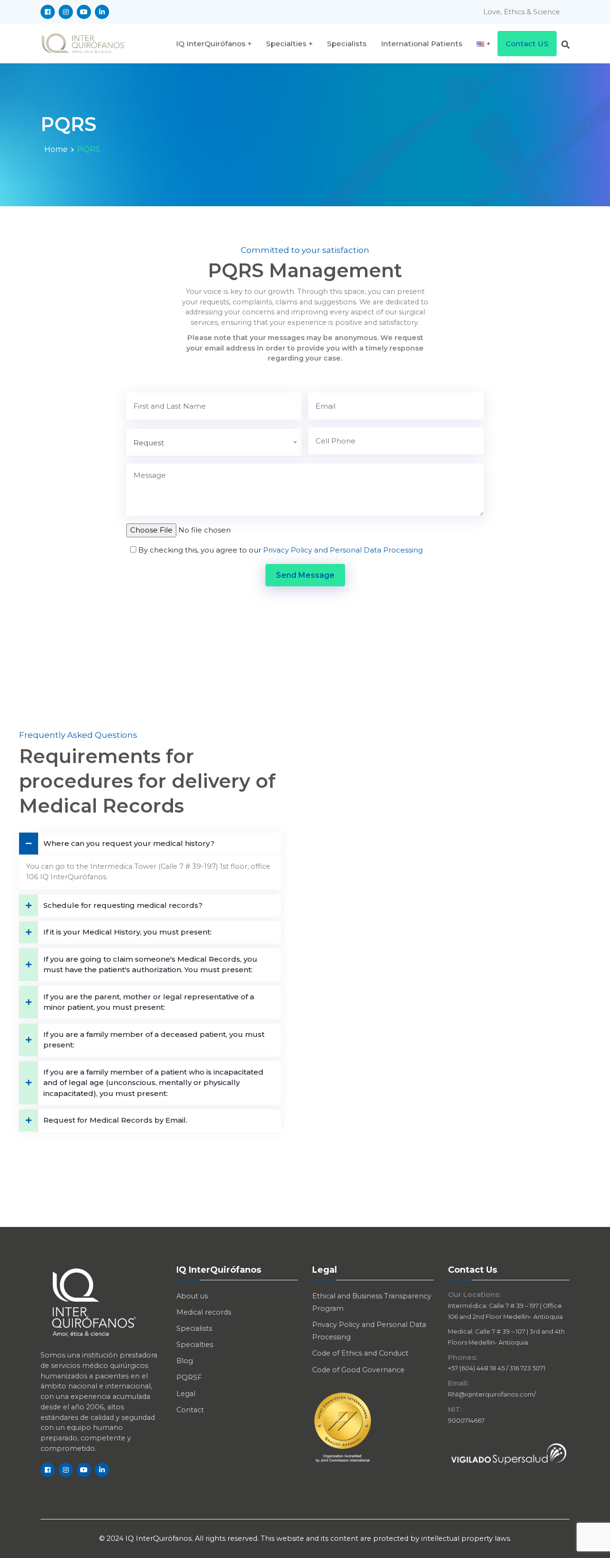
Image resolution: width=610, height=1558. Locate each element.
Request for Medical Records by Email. (115, 1120)
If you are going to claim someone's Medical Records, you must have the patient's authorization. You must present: (150, 965)
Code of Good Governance (358, 1370)
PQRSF (189, 1377)
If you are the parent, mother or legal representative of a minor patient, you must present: (148, 1002)
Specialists (346, 43)
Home (56, 149)
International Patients (421, 43)
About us (192, 1296)
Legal (185, 1393)
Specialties (286, 43)
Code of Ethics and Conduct (360, 1353)
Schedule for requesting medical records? (123, 905)
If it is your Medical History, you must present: (127, 931)
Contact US (527, 43)
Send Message (305, 575)
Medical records (203, 1312)
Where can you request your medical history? (128, 843)
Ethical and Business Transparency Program (371, 1302)
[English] (483, 43)
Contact (190, 1410)
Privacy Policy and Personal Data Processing (343, 549)
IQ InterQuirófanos (210, 43)
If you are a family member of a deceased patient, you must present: (153, 1040)
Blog (184, 1361)
